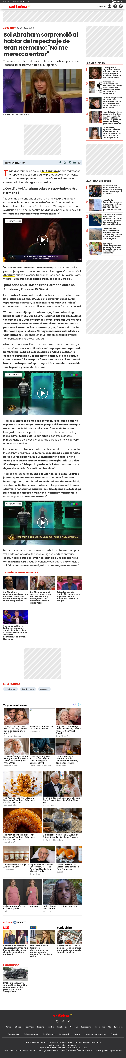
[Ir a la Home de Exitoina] (20, 7)
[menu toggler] (5, 6)
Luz (103, 1027)
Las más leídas (95, 63)
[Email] (79, 163)
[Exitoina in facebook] (115, 6)
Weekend (74, 1027)
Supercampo (87, 1027)
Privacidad (64, 1034)
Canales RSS (13, 1034)
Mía (109, 1027)
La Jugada (44, 689)
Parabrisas (62, 1027)
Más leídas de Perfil (98, 181)
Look (97, 1027)
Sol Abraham (49, 171)
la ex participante (35, 174)
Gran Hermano (28, 689)
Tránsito (114, 1034)
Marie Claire (29, 1027)
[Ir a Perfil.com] (117, 2)
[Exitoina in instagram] (109, 6)
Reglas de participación (95, 1034)
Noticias (17, 1027)
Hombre (50, 1027)
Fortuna (40, 1027)
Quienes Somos (31, 1034)
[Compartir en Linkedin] (74, 162)
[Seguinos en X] (121, 6)
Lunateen (118, 1027)
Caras (8, 1027)
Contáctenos (49, 1034)
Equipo (77, 1034)
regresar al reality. (40, 182)
